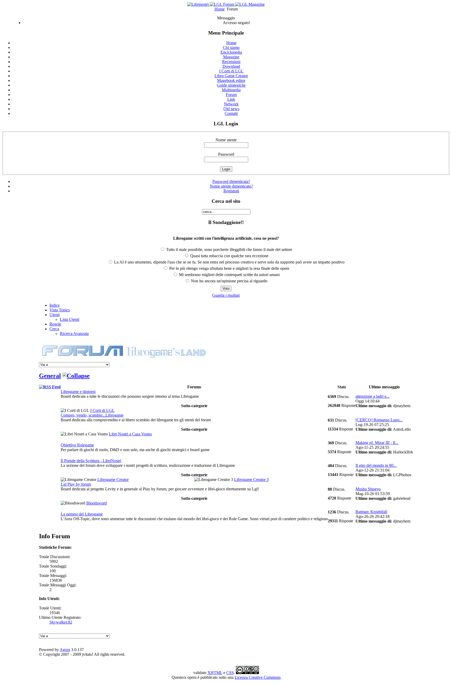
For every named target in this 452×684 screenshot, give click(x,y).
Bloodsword (96, 503)
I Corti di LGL (102, 410)
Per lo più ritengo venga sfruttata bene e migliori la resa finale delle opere (228, 268)
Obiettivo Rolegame (77, 445)
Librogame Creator (113, 479)
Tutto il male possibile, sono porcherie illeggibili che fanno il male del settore (228, 249)
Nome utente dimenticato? (231, 186)
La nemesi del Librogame (82, 514)
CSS (230, 672)
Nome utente (226, 140)
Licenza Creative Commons (258, 677)
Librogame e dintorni (78, 391)
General (50, 375)
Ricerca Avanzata (74, 333)
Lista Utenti (69, 319)
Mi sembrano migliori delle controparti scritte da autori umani (229, 274)
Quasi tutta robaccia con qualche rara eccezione (228, 256)
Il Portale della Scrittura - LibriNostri (91, 460)
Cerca (54, 329)
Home (219, 9)
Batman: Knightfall (371, 511)
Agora (65, 649)
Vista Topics (59, 310)
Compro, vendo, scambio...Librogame (92, 415)
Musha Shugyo (368, 489)
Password (226, 154)
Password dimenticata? (231, 181)
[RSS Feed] (50, 387)
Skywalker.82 (60, 622)
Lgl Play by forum (76, 484)
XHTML (214, 672)
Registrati (231, 191)
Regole (55, 324)
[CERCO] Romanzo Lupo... (379, 420)
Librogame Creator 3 (251, 479)
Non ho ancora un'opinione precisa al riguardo (228, 281)
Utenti (54, 314)
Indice (54, 305)
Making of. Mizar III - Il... (376, 442)
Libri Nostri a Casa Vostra (130, 434)
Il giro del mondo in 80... (376, 465)
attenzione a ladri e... (372, 396)
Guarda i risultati (226, 295)
